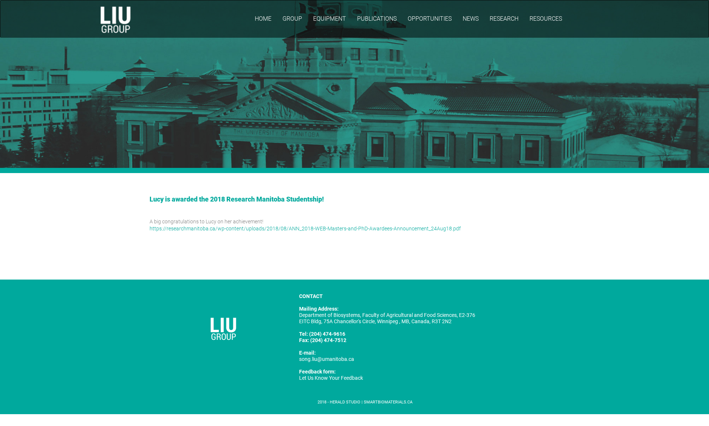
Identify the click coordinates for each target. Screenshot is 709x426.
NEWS (471, 18)
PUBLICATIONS (377, 18)
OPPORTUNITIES (430, 18)
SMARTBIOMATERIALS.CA (388, 402)
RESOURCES (546, 18)
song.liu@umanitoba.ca (326, 359)
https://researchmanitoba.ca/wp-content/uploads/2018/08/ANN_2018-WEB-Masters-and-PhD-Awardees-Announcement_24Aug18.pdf (305, 228)
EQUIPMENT (329, 18)
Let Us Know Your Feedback (331, 378)
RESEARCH (504, 18)
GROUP (292, 18)
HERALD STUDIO (346, 402)
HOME (263, 18)
